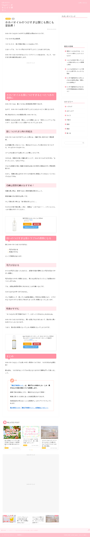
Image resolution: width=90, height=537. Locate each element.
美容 (68, 124)
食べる (69, 133)
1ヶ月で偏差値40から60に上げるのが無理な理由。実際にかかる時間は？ (75, 80)
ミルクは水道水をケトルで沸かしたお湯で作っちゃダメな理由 (75, 71)
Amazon (27, 224)
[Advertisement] (30, 76)
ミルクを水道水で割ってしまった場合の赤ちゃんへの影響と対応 (75, 62)
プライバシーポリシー (9, 534)
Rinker (31, 219)
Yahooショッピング (31, 227)
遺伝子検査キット (17, 385)
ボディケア (70, 111)
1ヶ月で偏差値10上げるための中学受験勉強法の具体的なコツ (75, 89)
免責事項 (19, 534)
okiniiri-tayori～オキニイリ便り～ (7, 6)
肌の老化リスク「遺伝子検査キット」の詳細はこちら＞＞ (29, 407)
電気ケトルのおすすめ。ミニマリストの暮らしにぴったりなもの (75, 53)
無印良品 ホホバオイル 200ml (33, 218)
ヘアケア (8, 18)
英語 (68, 128)
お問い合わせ (82, 3)
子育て (69, 120)
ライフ (69, 115)
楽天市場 (36, 224)
